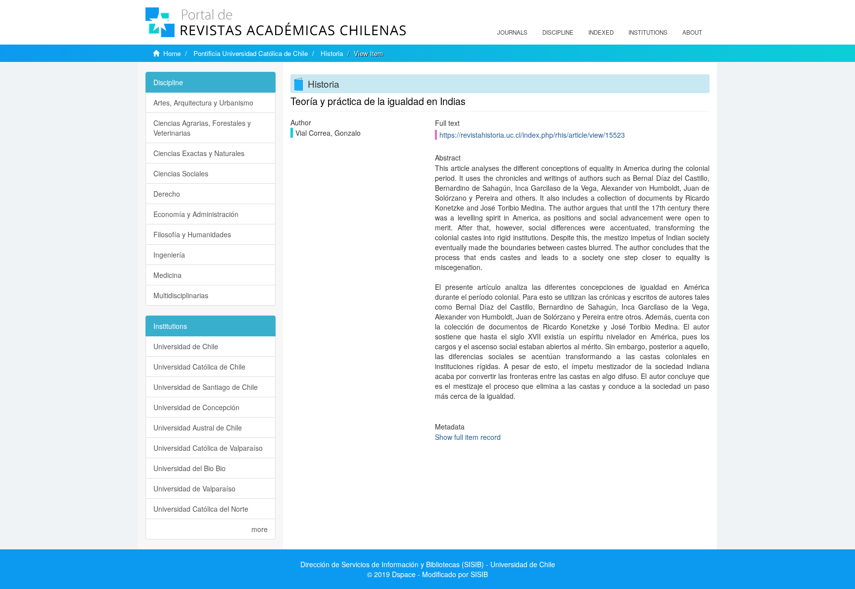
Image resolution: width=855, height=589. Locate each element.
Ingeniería (169, 255)
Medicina (167, 275)
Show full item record (468, 437)
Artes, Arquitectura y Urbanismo (203, 102)
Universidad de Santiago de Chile (205, 387)
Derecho (166, 194)
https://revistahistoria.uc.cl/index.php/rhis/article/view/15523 (532, 135)
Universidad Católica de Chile (199, 367)
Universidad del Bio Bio (189, 468)
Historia (332, 53)
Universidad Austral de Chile (197, 427)
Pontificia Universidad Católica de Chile (250, 53)
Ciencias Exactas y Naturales (198, 153)
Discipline (557, 32)
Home (172, 53)
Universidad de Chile (185, 346)
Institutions (647, 32)
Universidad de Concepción (196, 407)
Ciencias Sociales (180, 173)
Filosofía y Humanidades (192, 234)
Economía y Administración (195, 214)
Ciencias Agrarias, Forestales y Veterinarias (202, 128)
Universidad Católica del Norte (200, 509)
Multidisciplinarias (180, 295)
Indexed (601, 32)
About (692, 32)
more (259, 529)
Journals (512, 32)
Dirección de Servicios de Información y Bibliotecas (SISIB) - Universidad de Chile (427, 564)
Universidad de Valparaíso (194, 488)
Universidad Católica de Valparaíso (208, 448)
